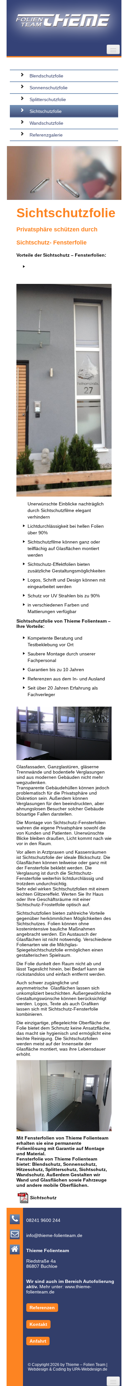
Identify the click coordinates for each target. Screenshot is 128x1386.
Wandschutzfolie (46, 123)
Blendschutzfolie (46, 75)
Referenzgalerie (46, 135)
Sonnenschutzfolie (49, 87)
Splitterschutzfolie (48, 99)
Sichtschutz (43, 1197)
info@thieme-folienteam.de (54, 1235)
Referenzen (42, 1307)
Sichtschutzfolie (46, 111)
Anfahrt (38, 1341)
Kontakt (38, 1324)
